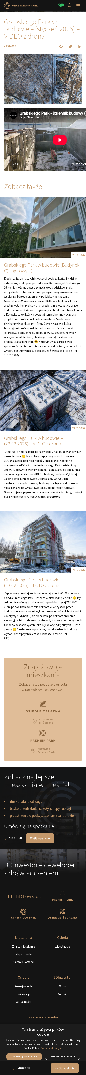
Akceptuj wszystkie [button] (24, 1056)
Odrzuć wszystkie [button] (62, 1056)
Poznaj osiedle (23, 986)
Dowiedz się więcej (51, 1048)
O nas (62, 986)
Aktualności (23, 1002)
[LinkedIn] (77, 46)
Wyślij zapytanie (40, 838)
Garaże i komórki (23, 962)
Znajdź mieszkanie (23, 946)
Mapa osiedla (23, 954)
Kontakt (62, 994)
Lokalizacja (23, 994)
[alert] (43, 1049)
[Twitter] (68, 46)
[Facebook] (58, 46)
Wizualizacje (62, 946)
